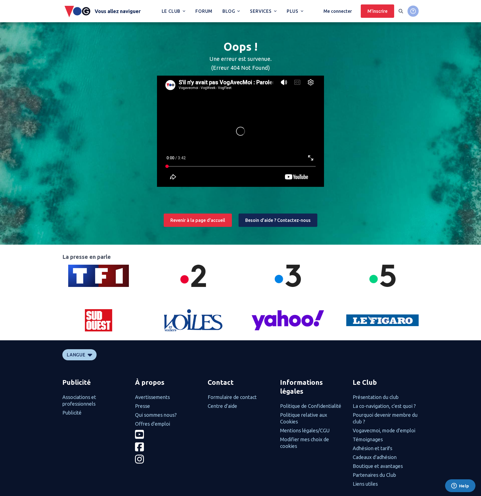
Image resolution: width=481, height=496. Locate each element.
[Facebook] (168, 447)
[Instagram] (168, 459)
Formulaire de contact (232, 397)
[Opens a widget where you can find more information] (460, 486)
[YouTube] (168, 434)
